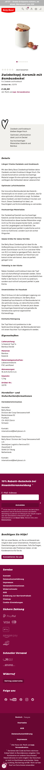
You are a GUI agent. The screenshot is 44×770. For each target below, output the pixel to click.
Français (27, 717)
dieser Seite (20, 518)
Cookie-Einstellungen (13, 602)
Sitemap (7, 599)
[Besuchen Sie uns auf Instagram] (27, 700)
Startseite (22, 723)
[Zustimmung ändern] (4, 766)
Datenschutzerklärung (13, 579)
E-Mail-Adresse (9, 493)
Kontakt (7, 576)
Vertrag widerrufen (13, 681)
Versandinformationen (13, 586)
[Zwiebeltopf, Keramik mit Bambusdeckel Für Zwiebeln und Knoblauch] (22, 35)
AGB (5, 592)
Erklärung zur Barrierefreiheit (17, 596)
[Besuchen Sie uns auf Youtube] (13, 700)
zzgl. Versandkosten (21, 92)
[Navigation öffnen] (40, 8)
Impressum (8, 582)
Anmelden (20, 505)
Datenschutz (6, 520)
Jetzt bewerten (22, 70)
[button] (31, 8)
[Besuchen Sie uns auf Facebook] (5, 700)
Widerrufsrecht (10, 589)
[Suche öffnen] (23, 8)
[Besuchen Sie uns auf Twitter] (33, 700)
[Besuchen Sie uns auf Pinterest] (21, 700)
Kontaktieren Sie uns (12, 557)
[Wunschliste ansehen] (27, 8)
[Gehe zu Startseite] (8, 10)
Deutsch (18, 717)
